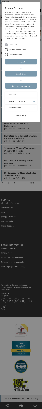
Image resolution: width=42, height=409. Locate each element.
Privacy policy (21, 116)
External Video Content (17, 50)
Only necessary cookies (21, 86)
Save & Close (21, 74)
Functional (13, 45)
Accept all (21, 62)
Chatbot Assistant (15, 55)
